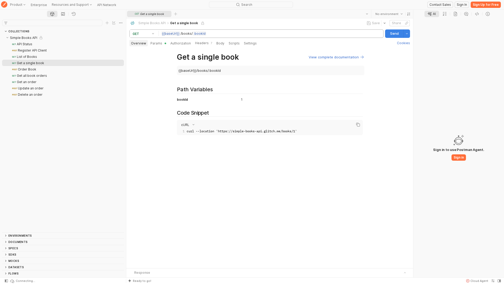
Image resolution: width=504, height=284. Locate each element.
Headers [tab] (203, 43)
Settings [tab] (250, 43)
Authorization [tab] (180, 43)
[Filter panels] (6, 23)
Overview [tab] (138, 43)
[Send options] (407, 33)
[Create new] (107, 23)
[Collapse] (7, 38)
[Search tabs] (367, 14)
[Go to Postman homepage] (4, 4)
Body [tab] (220, 43)
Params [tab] (156, 43)
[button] (409, 14)
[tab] (52, 14)
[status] (22, 280)
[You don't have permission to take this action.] (175, 14)
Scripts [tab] (234, 43)
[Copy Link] (406, 23)
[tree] (63, 133)
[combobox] (389, 14)
